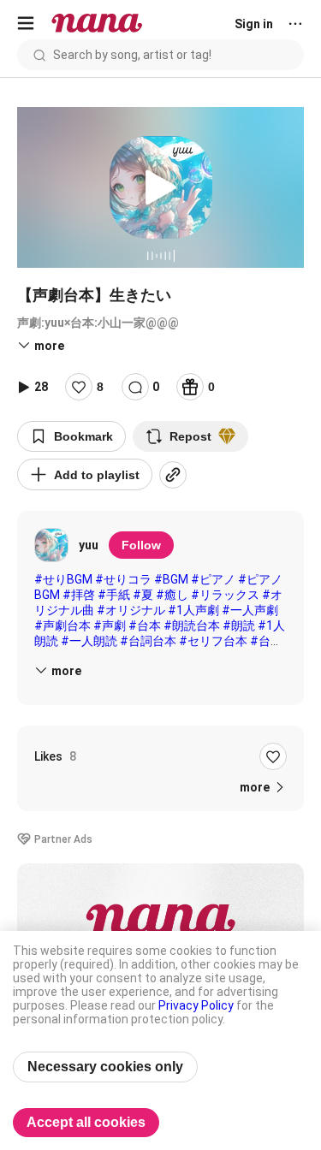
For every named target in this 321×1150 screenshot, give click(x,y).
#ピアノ (213, 579)
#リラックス (225, 595)
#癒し (172, 595)
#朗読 (239, 625)
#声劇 (109, 625)
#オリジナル (131, 610)
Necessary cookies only (105, 1066)
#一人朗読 (89, 641)
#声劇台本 (62, 625)
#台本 (144, 625)
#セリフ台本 (213, 641)
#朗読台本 (191, 625)
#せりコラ (123, 579)
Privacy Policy (196, 1005)
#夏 (143, 595)
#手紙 (114, 595)
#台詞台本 (148, 641)
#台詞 (266, 641)
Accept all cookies (86, 1122)
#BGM (171, 579)
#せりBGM (63, 579)
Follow (141, 545)
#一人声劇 (250, 610)
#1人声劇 (193, 610)
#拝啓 (78, 595)
